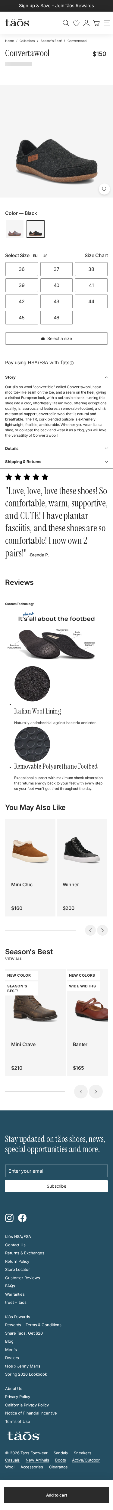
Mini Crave (23, 1044)
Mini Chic (22, 884)
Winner (71, 884)
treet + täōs (16, 1302)
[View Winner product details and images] (82, 844)
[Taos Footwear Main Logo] (17, 22)
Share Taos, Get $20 (24, 1333)
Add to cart (56, 1495)
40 (57, 285)
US (45, 256)
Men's (11, 1349)
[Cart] (96, 23)
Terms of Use (17, 1421)
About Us (13, 1388)
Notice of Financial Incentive (31, 1413)
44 (91, 301)
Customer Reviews (22, 1277)
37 (56, 269)
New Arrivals (37, 1460)
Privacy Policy (17, 1396)
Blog (9, 1341)
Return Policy (17, 1261)
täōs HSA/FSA (18, 1236)
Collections (27, 41)
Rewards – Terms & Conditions (33, 1324)
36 (22, 269)
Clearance (58, 1467)
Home (9, 41)
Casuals (12, 1460)
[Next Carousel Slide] (102, 930)
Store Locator (17, 1269)
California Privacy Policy (27, 1405)
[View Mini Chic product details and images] (30, 844)
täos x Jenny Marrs (22, 1366)
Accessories (31, 1467)
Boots (60, 1460)
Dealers (12, 1357)
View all (13, 959)
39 (22, 285)
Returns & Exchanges (24, 1253)
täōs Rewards (17, 1316)
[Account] (86, 23)
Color (21, 213)
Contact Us (15, 1244)
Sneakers (82, 1452)
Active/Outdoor (86, 1460)
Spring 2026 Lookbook (26, 1374)
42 (22, 301)
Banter (80, 1044)
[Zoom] (104, 189)
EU (35, 256)
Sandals (61, 1452)
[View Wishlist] (76, 23)
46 (57, 318)
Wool (9, 1467)
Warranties (15, 1294)
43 (57, 301)
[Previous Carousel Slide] (90, 930)
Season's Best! (51, 41)
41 (91, 285)
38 (91, 269)
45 (21, 318)
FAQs (10, 1285)
